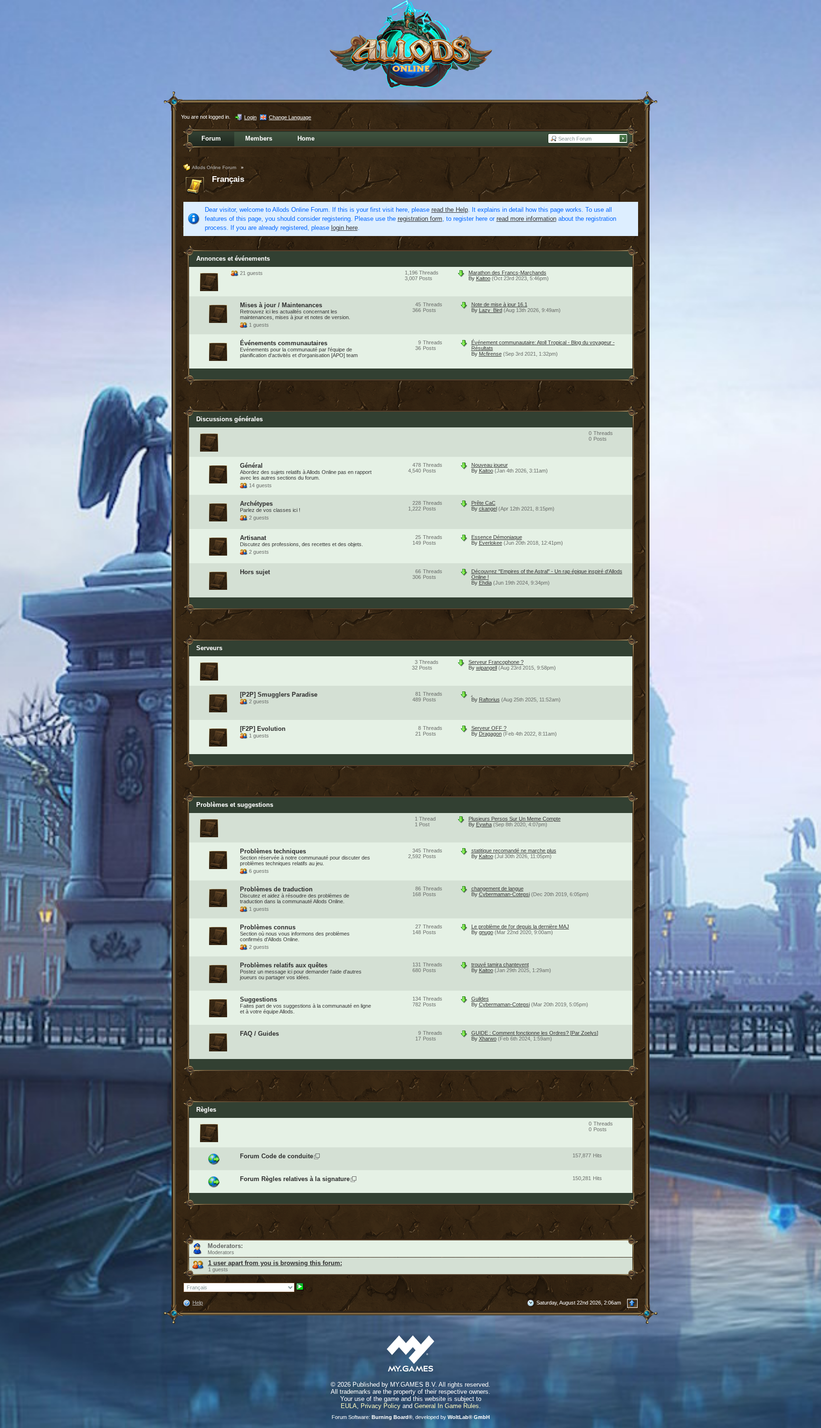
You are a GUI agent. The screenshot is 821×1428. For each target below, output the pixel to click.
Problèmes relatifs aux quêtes (283, 965)
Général (251, 465)
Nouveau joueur (489, 465)
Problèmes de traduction (276, 889)
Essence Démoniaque (496, 537)
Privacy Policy (381, 1405)
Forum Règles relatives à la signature (295, 1178)
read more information (526, 218)
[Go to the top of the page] (632, 1303)
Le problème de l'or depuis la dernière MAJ (520, 926)
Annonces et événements (233, 258)
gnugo (486, 932)
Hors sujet (255, 572)
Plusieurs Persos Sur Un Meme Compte (514, 819)
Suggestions (258, 999)
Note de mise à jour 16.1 (499, 304)
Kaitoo (483, 278)
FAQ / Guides (259, 1033)
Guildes (480, 999)
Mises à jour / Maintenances (281, 305)
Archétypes (256, 503)
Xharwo (487, 1038)
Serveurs (209, 648)
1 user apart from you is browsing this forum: (275, 1263)
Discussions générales (229, 419)
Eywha (484, 824)
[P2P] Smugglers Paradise (278, 694)
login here (344, 227)
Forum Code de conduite (276, 1156)
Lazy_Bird (490, 310)
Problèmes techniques (273, 851)
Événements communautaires (283, 343)
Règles (206, 1109)
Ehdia (485, 583)
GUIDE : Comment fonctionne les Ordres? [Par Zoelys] (534, 1033)
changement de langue (497, 888)
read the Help (449, 209)
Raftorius (489, 699)
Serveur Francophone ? (496, 662)
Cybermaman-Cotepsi (504, 894)
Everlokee (490, 543)
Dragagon (490, 734)
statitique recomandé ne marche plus (513, 850)
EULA (349, 1405)
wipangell (486, 668)
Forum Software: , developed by (411, 1417)
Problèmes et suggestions (234, 804)
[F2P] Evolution (263, 728)
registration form (420, 218)
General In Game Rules (446, 1405)
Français (228, 179)
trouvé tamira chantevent (500, 964)
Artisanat (253, 537)
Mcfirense (490, 354)
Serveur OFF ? (488, 728)
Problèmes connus (268, 927)
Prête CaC (483, 503)
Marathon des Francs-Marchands (507, 272)
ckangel (488, 508)
